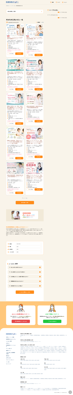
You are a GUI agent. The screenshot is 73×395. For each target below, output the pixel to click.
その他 (65, 378)
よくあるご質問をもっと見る (25, 292)
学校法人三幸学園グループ (37, 389)
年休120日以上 (32, 349)
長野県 (48, 360)
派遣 (28, 341)
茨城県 (36, 364)
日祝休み (56, 349)
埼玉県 (14, 5)
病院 (45, 350)
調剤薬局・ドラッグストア (27, 352)
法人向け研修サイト (48, 388)
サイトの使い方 (9, 348)
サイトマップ (8, 363)
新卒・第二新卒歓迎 (51, 349)
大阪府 (21, 368)
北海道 (21, 360)
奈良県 (27, 368)
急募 (36, 349)
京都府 (24, 368)
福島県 (38, 360)
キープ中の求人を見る (63, 12)
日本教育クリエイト (23, 388)
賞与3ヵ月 (53, 352)
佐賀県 (24, 373)
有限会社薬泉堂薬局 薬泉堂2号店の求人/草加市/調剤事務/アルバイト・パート (15, 177)
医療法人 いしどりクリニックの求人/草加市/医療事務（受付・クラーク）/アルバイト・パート (34, 39)
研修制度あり (53, 350)
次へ (26, 198)
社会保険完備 (58, 350)
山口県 (56, 368)
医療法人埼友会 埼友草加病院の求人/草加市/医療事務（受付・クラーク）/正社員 (15, 73)
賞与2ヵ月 (49, 352)
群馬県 (39, 364)
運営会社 (7, 355)
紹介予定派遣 (31, 341)
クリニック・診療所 (42, 346)
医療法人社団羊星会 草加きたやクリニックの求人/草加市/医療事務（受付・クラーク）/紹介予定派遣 (15, 142)
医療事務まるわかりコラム (11, 339)
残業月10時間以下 (25, 350)
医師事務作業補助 (37, 335)
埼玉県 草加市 (30, 48)
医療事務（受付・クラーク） (24, 335)
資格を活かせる (39, 352)
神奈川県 (24, 364)
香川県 (62, 368)
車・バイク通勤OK (59, 352)
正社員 (21, 341)
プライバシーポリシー (10, 359)
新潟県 (51, 360)
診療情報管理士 (62, 335)
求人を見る (19, 53)
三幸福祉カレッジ (29, 389)
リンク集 (7, 361)
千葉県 (30, 364)
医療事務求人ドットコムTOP (9, 5)
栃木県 (33, 364)
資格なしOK (34, 352)
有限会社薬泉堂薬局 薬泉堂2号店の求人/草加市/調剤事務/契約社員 (34, 107)
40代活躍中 (22, 346)
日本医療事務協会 (54, 388)
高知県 (45, 369)
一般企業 (59, 346)
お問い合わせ (8, 357)
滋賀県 (30, 368)
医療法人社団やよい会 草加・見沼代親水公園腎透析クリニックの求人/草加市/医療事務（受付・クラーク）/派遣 (34, 73)
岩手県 (30, 360)
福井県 (59, 360)
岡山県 (48, 368)
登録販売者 (51, 335)
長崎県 (27, 373)
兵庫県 (33, 368)
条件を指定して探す (24, 202)
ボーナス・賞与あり (54, 346)
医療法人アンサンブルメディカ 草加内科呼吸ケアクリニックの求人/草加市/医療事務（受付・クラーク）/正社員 (34, 177)
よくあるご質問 (9, 341)
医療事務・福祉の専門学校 (47, 389)
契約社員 (24, 341)
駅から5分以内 (22, 353)
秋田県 (33, 360)
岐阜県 (51, 364)
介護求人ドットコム (41, 388)
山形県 (35, 360)
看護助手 (31, 335)
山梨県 (45, 360)
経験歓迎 (62, 350)
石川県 (56, 360)
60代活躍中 (31, 346)
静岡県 (48, 364)
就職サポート (8, 350)
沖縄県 (42, 373)
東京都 (21, 364)
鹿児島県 (38, 373)
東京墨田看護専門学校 (55, 389)
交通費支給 (63, 346)
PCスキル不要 (36, 346)
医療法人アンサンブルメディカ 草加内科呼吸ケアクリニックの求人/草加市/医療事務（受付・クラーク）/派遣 (34, 142)
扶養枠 (38, 349)
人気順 (42, 22)
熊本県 (30, 373)
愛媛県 (65, 368)
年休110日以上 (26, 349)
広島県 (45, 368)
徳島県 (59, 368)
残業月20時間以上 (32, 350)
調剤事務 (47, 335)
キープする (11, 53)
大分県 (33, 373)
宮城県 (24, 360)
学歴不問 (21, 349)
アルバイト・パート (38, 341)
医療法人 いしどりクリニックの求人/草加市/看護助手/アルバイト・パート (15, 38)
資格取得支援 (44, 352)
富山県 (54, 360)
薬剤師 (55, 335)
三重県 (54, 364)
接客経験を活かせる (43, 349)
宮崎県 (35, 373)
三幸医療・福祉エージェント (32, 388)
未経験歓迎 (60, 349)
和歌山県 (35, 368)
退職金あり (64, 352)
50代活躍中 (26, 346)
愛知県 (45, 364)
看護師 (58, 335)
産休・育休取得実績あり (39, 350)
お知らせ (7, 343)
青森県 (27, 360)
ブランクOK (48, 346)
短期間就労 (48, 350)
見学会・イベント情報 (10, 337)
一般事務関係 (43, 335)
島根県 (54, 368)
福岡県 (21, 373)
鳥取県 (51, 368)
